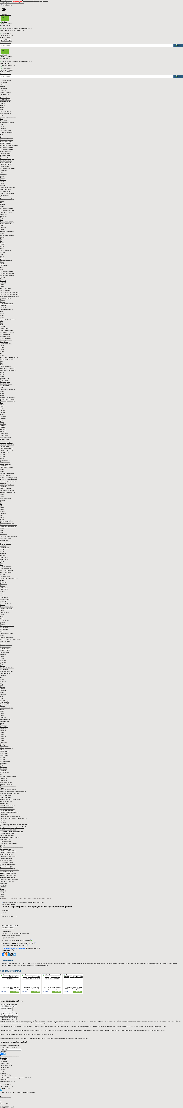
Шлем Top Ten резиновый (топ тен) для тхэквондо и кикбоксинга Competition (52, 988)
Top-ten (2, 515)
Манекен (2, 256)
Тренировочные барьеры (7, 868)
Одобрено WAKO (5, 673)
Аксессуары (3, 534)
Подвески (3, 487)
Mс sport (2, 393)
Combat (2, 178)
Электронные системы (7, 881)
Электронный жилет (6, 212)
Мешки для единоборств (7, 805)
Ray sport (3, 429)
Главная (2, 1)
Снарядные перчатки (6, 309)
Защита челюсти (5, 334)
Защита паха (4, 628)
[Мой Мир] (9, 954)
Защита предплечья (6, 384)
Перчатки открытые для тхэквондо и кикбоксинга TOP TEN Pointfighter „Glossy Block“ (31, 989)
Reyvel (2, 494)
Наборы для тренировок (7, 811)
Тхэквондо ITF (4, 755)
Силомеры (3, 845)
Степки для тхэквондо (6, 132)
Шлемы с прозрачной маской (8, 477)
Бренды (2, 103)
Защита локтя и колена (7, 332)
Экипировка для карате (7, 157)
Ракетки (2, 820)
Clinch (2, 176)
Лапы (1, 124)
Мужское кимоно (5, 652)
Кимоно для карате (6, 162)
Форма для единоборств (7, 492)
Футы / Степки (4, 746)
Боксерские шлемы (6, 538)
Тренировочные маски (6, 872)
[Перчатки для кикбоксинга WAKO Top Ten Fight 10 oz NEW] (73, 977)
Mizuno (2, 406)
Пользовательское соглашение (9, 1056)
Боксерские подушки (6, 782)
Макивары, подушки (6, 298)
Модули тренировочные (7, 809)
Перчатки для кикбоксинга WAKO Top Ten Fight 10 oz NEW (73, 988)
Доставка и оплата (27, 1)
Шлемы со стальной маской (8, 479)
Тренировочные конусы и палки (9, 870)
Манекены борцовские (7, 801)
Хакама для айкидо (6, 143)
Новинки (2, 86)
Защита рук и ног (5, 462)
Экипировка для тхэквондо (8, 527)
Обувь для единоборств (7, 485)
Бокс (1, 563)
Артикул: (4, 904)
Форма (2, 710)
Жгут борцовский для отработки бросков (12, 828)
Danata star (3, 214)
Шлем (1, 692)
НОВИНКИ (3, 887)
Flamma (2, 277)
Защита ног (3, 763)
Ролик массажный (5, 841)
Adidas (2, 107)
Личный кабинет (5, 98)
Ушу (1, 774)
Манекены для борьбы (7, 445)
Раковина (3, 307)
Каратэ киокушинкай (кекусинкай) (10, 639)
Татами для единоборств (7, 864)
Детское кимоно (5, 599)
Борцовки (3, 717)
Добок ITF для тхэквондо (7, 399)
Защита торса (4, 629)
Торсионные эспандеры (7, 835)
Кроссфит (3, 681)
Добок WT (3, 736)
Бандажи (2, 185)
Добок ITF (3, 738)
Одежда (2, 410)
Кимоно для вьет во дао (7, 222)
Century (2, 172)
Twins (1, 530)
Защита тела (4, 540)
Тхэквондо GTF (4, 751)
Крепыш (2, 555)
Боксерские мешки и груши (8, 786)
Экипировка (3, 725)
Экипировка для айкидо (7, 138)
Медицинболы (4, 446)
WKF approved (4, 620)
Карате (2, 616)
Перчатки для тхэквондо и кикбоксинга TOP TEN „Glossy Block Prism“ (10, 988)
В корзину (16, 991)
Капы (1, 119)
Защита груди (4, 380)
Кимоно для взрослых (6, 607)
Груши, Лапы (4, 433)
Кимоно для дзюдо (5, 151)
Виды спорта (4, 557)
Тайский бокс (4, 727)
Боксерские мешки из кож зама (9, 296)
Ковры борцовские (5, 795)
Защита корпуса (5, 382)
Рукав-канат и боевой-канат (8, 843)
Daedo (2, 182)
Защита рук (3, 767)
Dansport (2, 237)
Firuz (1, 267)
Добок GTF (3, 740)
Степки (2, 201)
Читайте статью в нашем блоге (10, 1045)
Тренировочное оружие (7, 490)
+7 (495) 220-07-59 (5, 39)
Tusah (2, 528)
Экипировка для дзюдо (7, 147)
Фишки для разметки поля (8, 875)
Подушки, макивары (6, 260)
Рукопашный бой (5, 702)
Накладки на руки (5, 195)
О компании (8, 1)
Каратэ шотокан (5, 641)
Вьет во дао (3, 582)
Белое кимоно (4, 597)
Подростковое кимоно (6, 608)
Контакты (45, 1)
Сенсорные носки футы (7, 199)
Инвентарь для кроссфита (8, 790)
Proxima (2, 427)
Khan (1, 323)
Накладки (3, 305)
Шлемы (2, 136)
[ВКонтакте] (3, 954)
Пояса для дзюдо (5, 153)
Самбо (2, 713)
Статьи (2, 1071)
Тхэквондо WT (4, 753)
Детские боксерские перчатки (9, 578)
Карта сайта (3, 1058)
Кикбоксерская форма (6, 671)
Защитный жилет (5, 336)
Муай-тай (3, 694)
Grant (1, 279)
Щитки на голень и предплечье (9, 357)
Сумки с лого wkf (5, 166)
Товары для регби (5, 488)
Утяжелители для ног (6, 860)
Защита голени (4, 378)
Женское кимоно (5, 650)
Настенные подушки (6, 542)
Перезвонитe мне (5, 43)
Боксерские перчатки (6, 304)
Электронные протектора (8, 370)
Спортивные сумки (5, 849)
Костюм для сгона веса (7, 122)
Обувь (2, 225)
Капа (1, 631)
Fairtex (2, 244)
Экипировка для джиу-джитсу (9, 145)
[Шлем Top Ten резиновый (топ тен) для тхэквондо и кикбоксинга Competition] (52, 979)
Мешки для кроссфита (6, 807)
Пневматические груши (7, 448)
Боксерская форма (5, 567)
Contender (3, 180)
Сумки (2, 349)
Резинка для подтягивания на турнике (11, 831)
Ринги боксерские (5, 839)
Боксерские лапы (5, 290)
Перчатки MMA (4, 547)
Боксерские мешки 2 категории (9, 294)
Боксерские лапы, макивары (8, 536)
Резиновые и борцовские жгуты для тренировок (14, 824)
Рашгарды (3, 553)
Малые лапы (4, 441)
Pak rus (2, 422)
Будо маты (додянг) (6, 784)
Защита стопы (4, 385)
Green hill (3, 281)
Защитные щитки (5, 191)
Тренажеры (3, 885)
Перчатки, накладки (6, 344)
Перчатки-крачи (5, 466)
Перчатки (3, 128)
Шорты (2, 723)
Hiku (1, 321)
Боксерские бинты (5, 113)
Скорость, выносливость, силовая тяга (11, 847)
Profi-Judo (3, 424)
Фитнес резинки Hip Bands (8, 873)
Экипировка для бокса (6, 521)
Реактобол (3, 822)
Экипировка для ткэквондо (8, 168)
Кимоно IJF (3, 601)
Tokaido (2, 507)
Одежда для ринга (5, 544)
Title (1, 506)
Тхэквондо (3, 729)
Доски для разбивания (7, 330)
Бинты (2, 248)
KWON (2, 372)
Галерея (2, 1069)
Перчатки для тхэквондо (7, 389)
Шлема (2, 635)
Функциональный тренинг (7, 877)
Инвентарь (3, 742)
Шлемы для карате (5, 475)
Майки (2, 126)
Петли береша (4, 814)
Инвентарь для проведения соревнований (13, 791)
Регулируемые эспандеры (8, 830)
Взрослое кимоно (5, 647)
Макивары (3, 483)
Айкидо (2, 561)
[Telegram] (14, 954)
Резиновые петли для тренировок (10, 837)
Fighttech (2, 264)
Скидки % (3, 90)
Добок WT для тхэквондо (7, 187)
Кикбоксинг (3, 121)
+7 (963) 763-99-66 (6, 3)
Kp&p (1, 363)
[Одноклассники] (6, 954)
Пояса (2, 197)
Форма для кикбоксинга (7, 231)
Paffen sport (3, 416)
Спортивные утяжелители (8, 851)
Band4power (3, 170)
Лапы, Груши (4, 342)
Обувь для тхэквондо (6, 748)
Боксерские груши (5, 288)
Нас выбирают (37, 1)
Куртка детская (4, 721)
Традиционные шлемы (7, 473)
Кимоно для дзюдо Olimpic (8, 319)
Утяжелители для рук (6, 862)
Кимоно (2, 243)
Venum (2, 549)
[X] (11, 954)
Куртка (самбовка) (5, 719)
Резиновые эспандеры (7, 833)
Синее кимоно (4, 612)
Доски (1, 788)
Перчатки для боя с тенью (8, 856)
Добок (2, 376)
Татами (2, 351)
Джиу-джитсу (4, 588)
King (1, 361)
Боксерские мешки (5, 250)
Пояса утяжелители (6, 858)
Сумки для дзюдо (5, 155)
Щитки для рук (4, 772)
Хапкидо (2, 204)
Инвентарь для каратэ (6, 637)
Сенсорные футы (5, 366)
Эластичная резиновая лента (9, 879)
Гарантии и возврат (6, 1065)
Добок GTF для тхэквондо (7, 397)
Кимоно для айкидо (6, 142)
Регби (1, 696)
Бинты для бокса (5, 576)
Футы (1, 134)
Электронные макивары (7, 368)
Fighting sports (4, 265)
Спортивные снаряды (6, 450)
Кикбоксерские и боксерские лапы (10, 793)
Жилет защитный (5, 189)
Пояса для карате (5, 164)
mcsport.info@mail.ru (18, 3)
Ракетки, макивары (5, 130)
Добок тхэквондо (5, 328)
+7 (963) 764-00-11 (6, 41)
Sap (1, 502)
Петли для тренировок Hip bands (10, 816)
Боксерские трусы (5, 111)
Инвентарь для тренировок (8, 117)
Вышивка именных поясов (8, 776)
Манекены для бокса (6, 443)
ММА (1, 683)
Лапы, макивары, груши (7, 193)
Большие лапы (4, 439)
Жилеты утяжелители (6, 854)
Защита (2, 218)
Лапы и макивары (5, 797)
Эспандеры (3, 883)
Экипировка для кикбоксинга (8, 525)
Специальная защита (6, 467)
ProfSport (2, 426)
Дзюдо (2, 593)
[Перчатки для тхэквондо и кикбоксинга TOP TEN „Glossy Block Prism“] (10, 979)
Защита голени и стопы (7, 626)
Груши (2, 115)
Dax (1, 239)
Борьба (2, 580)
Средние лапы (4, 452)
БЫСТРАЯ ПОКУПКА (8, 928)
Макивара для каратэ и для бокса (10, 799)
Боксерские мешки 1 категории (9, 292)
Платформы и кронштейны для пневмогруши (13, 818)
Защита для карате (6, 161)
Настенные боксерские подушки (9, 812)
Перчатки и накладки (6, 633)
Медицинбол (4, 803)
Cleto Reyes (3, 174)
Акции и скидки (17, 1)
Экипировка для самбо (7, 235)
